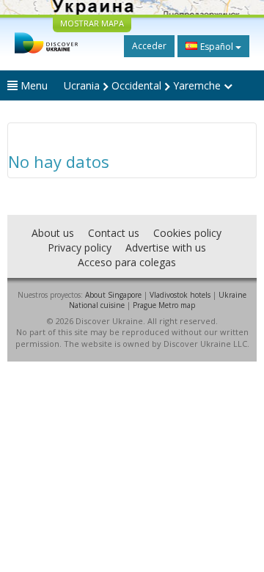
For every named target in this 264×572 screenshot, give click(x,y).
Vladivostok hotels (180, 295)
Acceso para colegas (127, 262)
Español (216, 46)
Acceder (149, 46)
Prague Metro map (164, 305)
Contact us (113, 233)
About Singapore (113, 295)
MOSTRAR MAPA (92, 23)
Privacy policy (79, 247)
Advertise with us (165, 247)
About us (53, 233)
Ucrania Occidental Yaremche (144, 85)
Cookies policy (187, 233)
